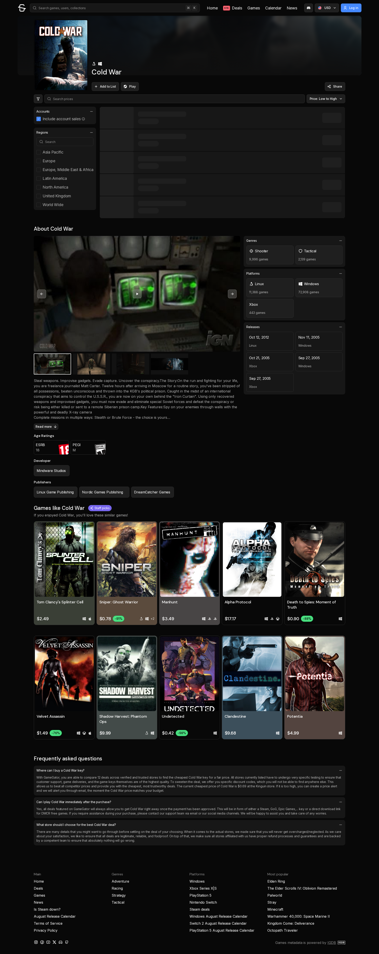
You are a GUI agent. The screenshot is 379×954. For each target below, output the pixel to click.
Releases (252, 327)
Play (132, 86)
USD (327, 8)
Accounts (43, 111)
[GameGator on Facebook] (42, 942)
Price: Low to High (323, 99)
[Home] (22, 8)
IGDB (331, 942)
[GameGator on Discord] (308, 8)
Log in (354, 8)
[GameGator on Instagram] (36, 942)
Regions (42, 132)
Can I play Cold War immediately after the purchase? (73, 802)
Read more (44, 426)
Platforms (252, 273)
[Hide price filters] (38, 98)
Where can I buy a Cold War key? (60, 770)
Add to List (108, 86)
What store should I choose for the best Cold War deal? (76, 825)
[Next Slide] (232, 294)
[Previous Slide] (41, 294)
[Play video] (137, 294)
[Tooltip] (83, 119)
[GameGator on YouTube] (48, 942)
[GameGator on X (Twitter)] (54, 942)
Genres (251, 240)
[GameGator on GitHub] (66, 942)
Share (337, 86)
